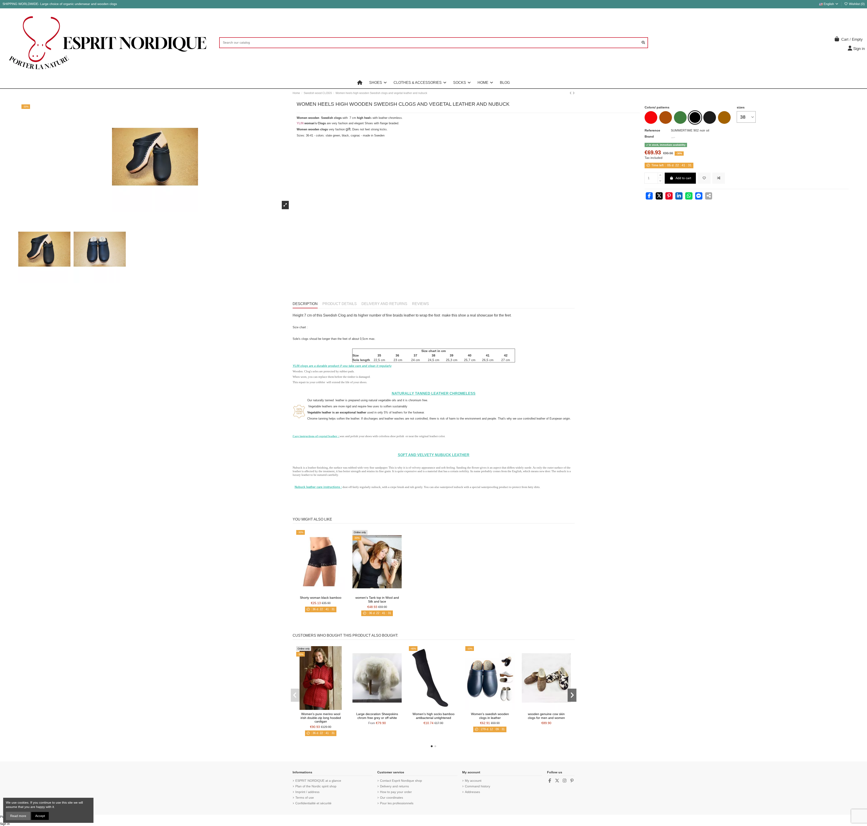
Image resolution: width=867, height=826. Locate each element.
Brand (649, 136)
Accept (40, 816)
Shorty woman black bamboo (320, 597)
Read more (18, 816)
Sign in (5, 824)
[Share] (649, 196)
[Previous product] (571, 93)
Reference (652, 130)
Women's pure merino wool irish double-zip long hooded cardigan (321, 717)
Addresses (472, 792)
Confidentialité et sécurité (313, 803)
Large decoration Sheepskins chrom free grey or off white (377, 716)
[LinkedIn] (679, 196)
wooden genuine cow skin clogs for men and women (546, 716)
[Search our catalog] (643, 42)
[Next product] (574, 93)
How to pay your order (396, 792)
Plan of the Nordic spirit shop (315, 786)
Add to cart (683, 178)
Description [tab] (305, 304)
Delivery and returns (394, 786)
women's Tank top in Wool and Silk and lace (377, 599)
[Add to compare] (718, 178)
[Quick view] (327, 592)
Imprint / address (307, 792)
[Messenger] (698, 196)
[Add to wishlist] (704, 178)
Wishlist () (856, 4)
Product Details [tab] (339, 304)
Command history (477, 786)
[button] (378, 82)
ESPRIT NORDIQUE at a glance (318, 780)
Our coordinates (391, 797)
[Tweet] (659, 196)
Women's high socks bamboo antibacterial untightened (433, 716)
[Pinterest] (669, 196)
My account (473, 780)
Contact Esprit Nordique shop (401, 780)
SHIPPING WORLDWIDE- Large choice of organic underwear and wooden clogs (59, 4)
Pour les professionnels (396, 803)
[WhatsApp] (688, 196)
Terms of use (304, 797)
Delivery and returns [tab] (384, 304)
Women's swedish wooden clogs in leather (490, 716)
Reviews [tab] (420, 304)
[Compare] (320, 592)
